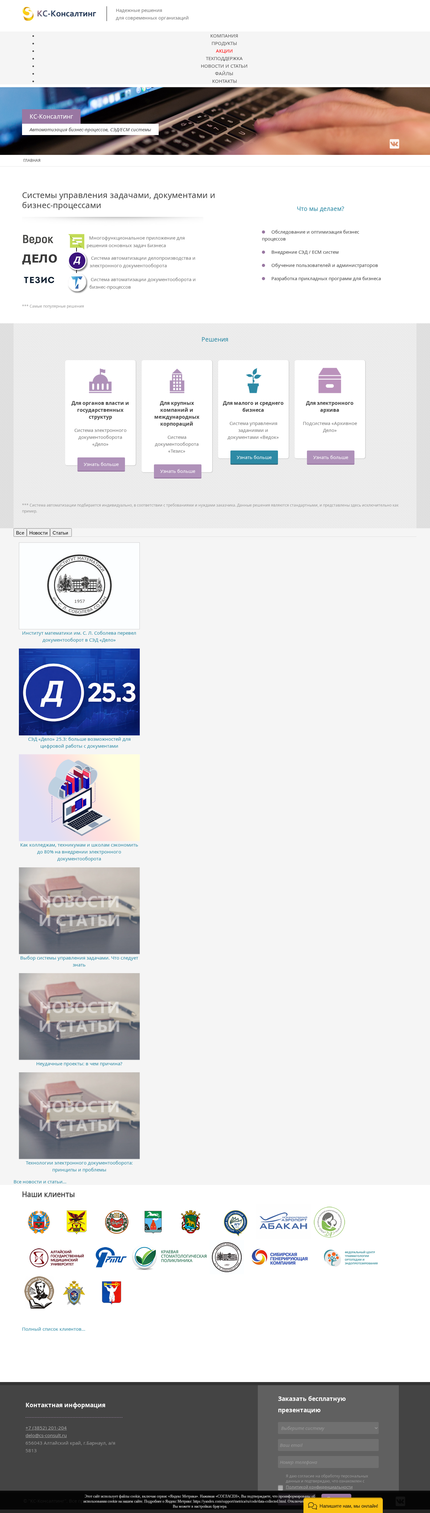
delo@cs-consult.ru (46, 1435)
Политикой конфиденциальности (319, 1487)
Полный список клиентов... (53, 1329)
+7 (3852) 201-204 (46, 1428)
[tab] (20, 532)
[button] (343, 1505)
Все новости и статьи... (40, 1181)
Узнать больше (101, 464)
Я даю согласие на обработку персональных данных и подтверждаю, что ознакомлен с (327, 1482)
